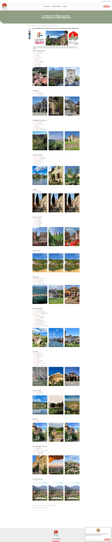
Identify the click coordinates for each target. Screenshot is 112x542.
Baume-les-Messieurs (37, 121)
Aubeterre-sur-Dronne (37, 312)
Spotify (46, 507)
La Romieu (35, 358)
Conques (35, 356)
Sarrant (35, 364)
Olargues (35, 362)
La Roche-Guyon (36, 252)
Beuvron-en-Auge (37, 280)
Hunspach (35, 221)
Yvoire (35, 65)
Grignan (35, 55)
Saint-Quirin (36, 225)
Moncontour (36, 93)
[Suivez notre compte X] (54, 538)
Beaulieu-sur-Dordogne (38, 314)
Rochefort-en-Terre (37, 94)
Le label (65, 6)
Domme (35, 319)
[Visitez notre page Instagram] (52, 538)
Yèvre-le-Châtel (36, 164)
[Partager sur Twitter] (29, 34)
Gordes (35, 449)
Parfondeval (36, 421)
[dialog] (98, 534)
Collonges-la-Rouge (37, 318)
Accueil (29, 25)
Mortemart (35, 323)
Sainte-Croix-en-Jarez (37, 62)
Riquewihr (35, 223)
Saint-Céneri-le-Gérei (37, 282)
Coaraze (35, 448)
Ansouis (35, 447)
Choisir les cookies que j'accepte (90, 539)
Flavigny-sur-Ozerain (37, 124)
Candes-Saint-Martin (37, 157)
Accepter (107, 539)
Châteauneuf (36, 123)
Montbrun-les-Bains (37, 57)
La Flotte (35, 320)
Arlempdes (35, 52)
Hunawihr (35, 220)
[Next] (77, 77)
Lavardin (35, 160)
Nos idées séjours (56, 6)
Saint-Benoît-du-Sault (37, 162)
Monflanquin (36, 321)
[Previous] (35, 77)
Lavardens (35, 359)
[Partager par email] (29, 38)
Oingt (35, 58)
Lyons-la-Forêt (36, 281)
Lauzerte (35, 360)
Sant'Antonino (36, 192)
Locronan (35, 92)
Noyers (35, 126)
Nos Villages (46, 6)
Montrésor (35, 161)
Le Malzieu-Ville (36, 361)
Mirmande (35, 56)
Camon (35, 354)
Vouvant (35, 394)
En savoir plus (39, 76)
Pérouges (35, 59)
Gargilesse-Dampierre (37, 159)
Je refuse (101, 539)
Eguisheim (35, 219)
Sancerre (35, 163)
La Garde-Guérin (36, 357)
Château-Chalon (36, 122)
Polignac (35, 60)
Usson (35, 64)
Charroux (35, 54)
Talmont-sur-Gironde (37, 325)
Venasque (35, 454)
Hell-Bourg (35, 480)
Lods (34, 125)
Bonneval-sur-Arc (37, 53)
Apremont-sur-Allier (37, 156)
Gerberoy (35, 420)
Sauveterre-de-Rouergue (38, 365)
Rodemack (35, 224)
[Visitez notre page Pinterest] (59, 538)
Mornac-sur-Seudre (37, 322)
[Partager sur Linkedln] (29, 36)
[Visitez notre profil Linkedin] (57, 538)
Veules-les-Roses (36, 283)
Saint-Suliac (36, 95)
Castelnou (35, 355)
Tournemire (36, 63)
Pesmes (35, 127)
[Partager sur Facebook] (29, 32)
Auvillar (35, 353)
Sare (34, 324)
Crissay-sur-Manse (37, 158)
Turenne (35, 326)
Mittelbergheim (36, 222)
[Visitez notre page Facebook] (56, 538)
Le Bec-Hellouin (36, 279)
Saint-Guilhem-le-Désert (38, 363)
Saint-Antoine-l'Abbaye (37, 61)
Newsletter (104, 1)
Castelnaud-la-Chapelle (38, 317)
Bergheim (35, 218)
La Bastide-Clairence (37, 313)
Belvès (35, 315)
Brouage (35, 316)
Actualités (33, 25)
